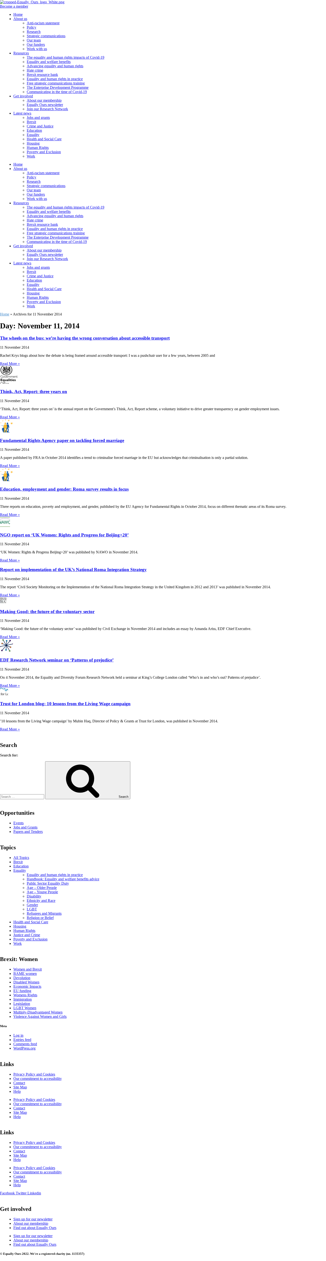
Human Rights (38, 148)
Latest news (22, 113)
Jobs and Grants (25, 827)
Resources (21, 53)
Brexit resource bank (42, 75)
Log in (18, 1035)
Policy (31, 27)
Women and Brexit (27, 969)
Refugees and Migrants (44, 913)
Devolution (21, 978)
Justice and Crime (26, 935)
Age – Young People (42, 892)
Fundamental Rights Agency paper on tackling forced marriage (62, 440)
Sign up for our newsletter (33, 1219)
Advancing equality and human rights (55, 66)
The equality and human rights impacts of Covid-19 (65, 57)
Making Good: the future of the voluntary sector (47, 611)
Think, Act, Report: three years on (33, 391)
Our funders (36, 44)
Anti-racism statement (43, 23)
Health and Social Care (44, 139)
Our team (34, 40)
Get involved (23, 96)
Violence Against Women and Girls (40, 1016)
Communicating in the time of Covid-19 (57, 92)
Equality (33, 135)
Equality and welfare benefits (49, 62)
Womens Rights (25, 995)
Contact (19, 1083)
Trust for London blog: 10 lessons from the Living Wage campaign (65, 703)
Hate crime (35, 70)
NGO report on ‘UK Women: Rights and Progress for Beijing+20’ (64, 534)
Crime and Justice (40, 126)
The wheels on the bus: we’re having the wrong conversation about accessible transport (85, 338)
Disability (34, 896)
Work (31, 156)
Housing (33, 143)
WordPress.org (24, 1048)
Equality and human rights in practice (55, 79)
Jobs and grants (38, 118)
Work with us (37, 49)
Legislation (21, 1004)
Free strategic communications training (56, 83)
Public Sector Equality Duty (48, 883)
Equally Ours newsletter (45, 105)
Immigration (22, 999)
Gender (32, 905)
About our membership (44, 100)
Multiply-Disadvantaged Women (38, 1012)
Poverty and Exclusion (44, 152)
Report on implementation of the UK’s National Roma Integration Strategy (73, 569)
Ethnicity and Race (41, 900)
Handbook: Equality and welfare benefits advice (63, 879)
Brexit (31, 122)
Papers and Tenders (28, 832)
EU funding (22, 991)
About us (20, 19)
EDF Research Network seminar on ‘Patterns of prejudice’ (57, 659)
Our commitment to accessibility (37, 1079)
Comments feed (25, 1044)
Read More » (10, 364)
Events (18, 823)
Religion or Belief (40, 918)
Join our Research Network (47, 109)
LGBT (32, 909)
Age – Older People (42, 888)
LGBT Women (24, 1008)
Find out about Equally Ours (34, 1228)
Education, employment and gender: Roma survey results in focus (64, 489)
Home (18, 14)
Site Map (20, 1087)
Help (17, 1091)
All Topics (21, 858)
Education (34, 130)
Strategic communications (46, 36)
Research (34, 32)
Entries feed (22, 1040)
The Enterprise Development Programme (58, 87)
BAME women (25, 974)
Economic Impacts (27, 986)
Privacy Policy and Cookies (34, 1074)
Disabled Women (26, 982)
